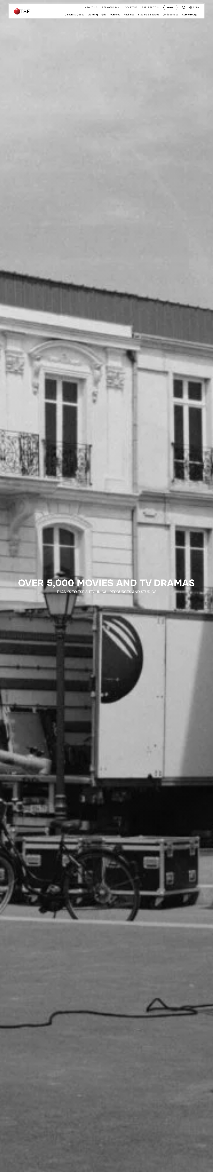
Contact (170, 7)
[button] (196, 7)
